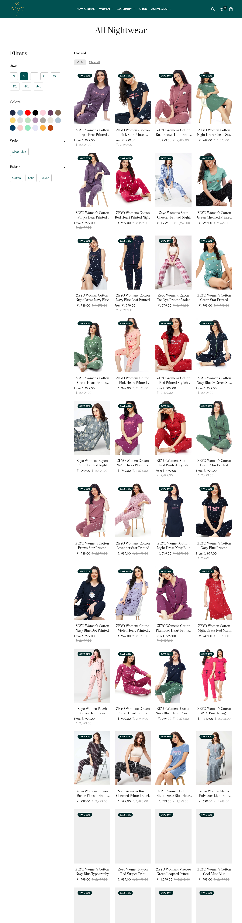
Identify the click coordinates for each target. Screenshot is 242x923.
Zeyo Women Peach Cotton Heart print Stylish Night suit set (92, 711)
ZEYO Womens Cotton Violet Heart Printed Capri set (133, 628)
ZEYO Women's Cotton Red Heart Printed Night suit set (133, 215)
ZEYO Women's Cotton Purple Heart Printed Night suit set (133, 711)
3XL (14, 86)
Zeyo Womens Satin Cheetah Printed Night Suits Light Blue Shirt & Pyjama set (173, 215)
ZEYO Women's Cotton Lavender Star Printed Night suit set (133, 545)
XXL (55, 76)
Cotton (16, 178)
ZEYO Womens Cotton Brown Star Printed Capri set (92, 545)
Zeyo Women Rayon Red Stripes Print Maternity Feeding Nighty (133, 871)
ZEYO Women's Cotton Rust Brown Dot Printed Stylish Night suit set (173, 132)
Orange (43, 128)
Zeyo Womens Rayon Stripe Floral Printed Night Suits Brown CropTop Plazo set (92, 793)
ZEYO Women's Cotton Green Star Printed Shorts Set (214, 298)
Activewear (159, 9)
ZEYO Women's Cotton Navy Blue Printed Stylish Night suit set (214, 545)
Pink (43, 113)
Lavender (35, 128)
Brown (58, 113)
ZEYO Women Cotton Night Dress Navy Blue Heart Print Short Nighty (92, 298)
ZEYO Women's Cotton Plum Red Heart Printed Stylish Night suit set (173, 628)
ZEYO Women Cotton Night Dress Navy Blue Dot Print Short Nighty (173, 545)
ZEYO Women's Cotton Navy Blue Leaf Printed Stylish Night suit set (133, 298)
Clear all (94, 62)
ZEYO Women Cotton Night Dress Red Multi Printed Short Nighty (214, 628)
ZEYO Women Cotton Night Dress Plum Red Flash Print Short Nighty (133, 463)
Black (35, 113)
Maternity (124, 9)
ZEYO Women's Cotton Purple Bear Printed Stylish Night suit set (92, 132)
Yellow (13, 120)
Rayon (45, 178)
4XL (26, 86)
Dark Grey (43, 120)
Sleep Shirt (19, 152)
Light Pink (20, 128)
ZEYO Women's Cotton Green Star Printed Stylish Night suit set (214, 463)
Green (28, 120)
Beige (50, 120)
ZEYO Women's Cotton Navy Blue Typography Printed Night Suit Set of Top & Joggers (92, 871)
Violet (35, 120)
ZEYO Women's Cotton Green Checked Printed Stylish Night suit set (214, 215)
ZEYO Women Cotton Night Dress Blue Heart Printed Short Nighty (173, 793)
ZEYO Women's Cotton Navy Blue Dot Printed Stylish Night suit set (92, 628)
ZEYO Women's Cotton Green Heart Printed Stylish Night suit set (92, 380)
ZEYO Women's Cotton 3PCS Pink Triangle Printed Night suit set (214, 711)
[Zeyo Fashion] (17, 9)
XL (44, 76)
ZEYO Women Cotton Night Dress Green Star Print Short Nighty (214, 132)
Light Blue (58, 120)
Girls (143, 9)
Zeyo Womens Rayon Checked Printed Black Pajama (133, 793)
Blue (20, 113)
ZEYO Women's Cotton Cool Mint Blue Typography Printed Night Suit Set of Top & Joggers (214, 871)
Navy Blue (13, 113)
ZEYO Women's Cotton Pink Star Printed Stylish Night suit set (133, 132)
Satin (31, 178)
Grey (20, 120)
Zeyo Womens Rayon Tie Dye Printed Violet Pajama (173, 298)
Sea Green (28, 128)
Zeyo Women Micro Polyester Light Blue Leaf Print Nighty (214, 793)
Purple (50, 113)
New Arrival (86, 9)
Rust (50, 128)
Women (104, 9)
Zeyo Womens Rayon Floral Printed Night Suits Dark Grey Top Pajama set (92, 463)
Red (28, 113)
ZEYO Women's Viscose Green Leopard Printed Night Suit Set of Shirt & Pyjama (173, 871)
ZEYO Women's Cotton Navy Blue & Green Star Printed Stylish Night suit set (214, 380)
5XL (38, 86)
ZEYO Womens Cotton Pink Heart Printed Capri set (133, 380)
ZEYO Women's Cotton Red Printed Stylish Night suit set (173, 380)
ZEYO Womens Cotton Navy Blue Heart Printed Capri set (174, 711)
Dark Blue (13, 128)
